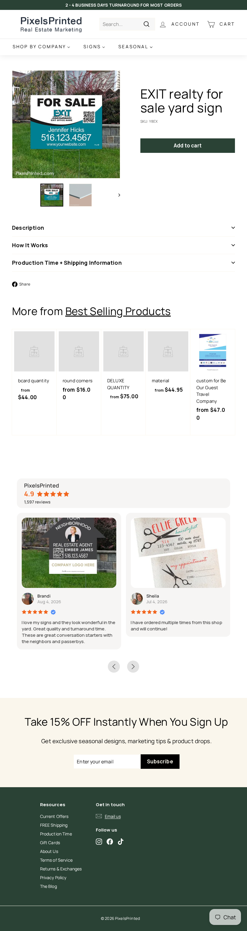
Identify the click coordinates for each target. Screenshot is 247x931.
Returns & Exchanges (61, 869)
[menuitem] (41, 47)
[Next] (116, 195)
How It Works (30, 245)
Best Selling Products (118, 311)
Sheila (152, 595)
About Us (49, 851)
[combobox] (127, 24)
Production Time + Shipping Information (67, 262)
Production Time (56, 834)
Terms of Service (56, 860)
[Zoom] (66, 124)
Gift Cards (50, 842)
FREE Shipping (54, 825)
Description (28, 227)
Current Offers (54, 816)
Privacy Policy (53, 877)
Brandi (44, 595)
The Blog (48, 886)
